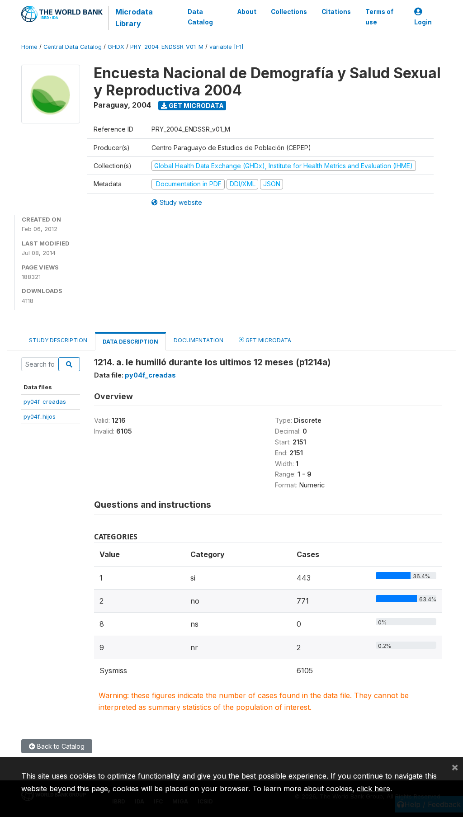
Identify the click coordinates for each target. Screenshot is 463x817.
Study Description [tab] (58, 340)
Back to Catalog (60, 746)
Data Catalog (200, 16)
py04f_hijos (40, 416)
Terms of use (379, 16)
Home (29, 46)
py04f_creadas (45, 401)
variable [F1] (226, 46)
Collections (289, 11)
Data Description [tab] (130, 341)
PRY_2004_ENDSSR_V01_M (166, 46)
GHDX (116, 46)
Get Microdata (195, 105)
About (246, 11)
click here (373, 788)
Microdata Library (134, 17)
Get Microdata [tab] (267, 340)
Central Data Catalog (72, 46)
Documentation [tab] (198, 340)
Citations (336, 11)
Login (423, 22)
